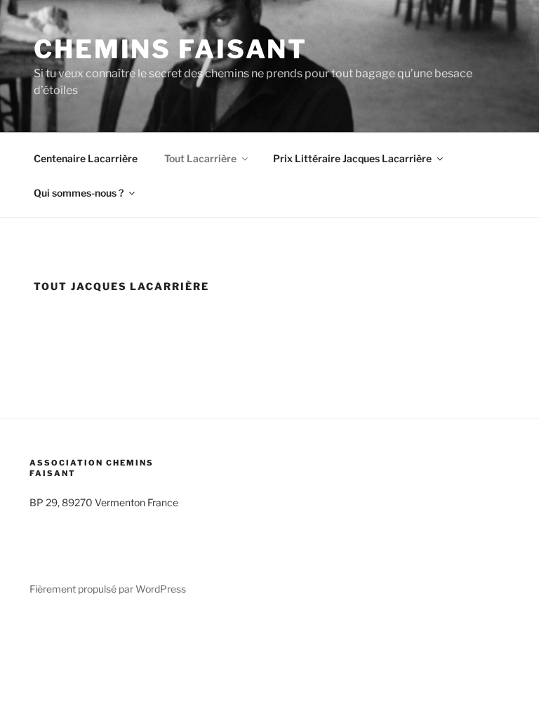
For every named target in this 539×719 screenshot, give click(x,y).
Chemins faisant (170, 49)
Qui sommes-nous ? (79, 193)
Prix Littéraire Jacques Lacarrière (352, 158)
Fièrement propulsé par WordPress (107, 589)
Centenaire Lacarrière (86, 158)
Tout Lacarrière (200, 158)
